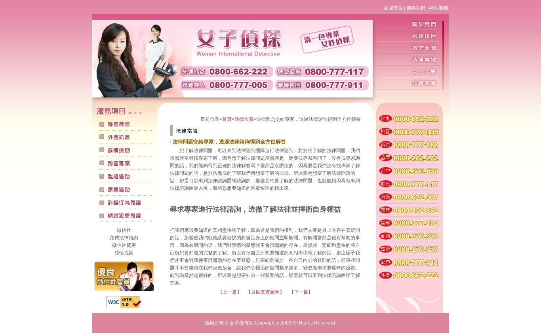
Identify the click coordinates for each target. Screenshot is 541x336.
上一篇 (230, 292)
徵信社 (124, 230)
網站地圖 (438, 8)
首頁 (227, 119)
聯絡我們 (415, 8)
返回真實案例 (265, 292)
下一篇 (301, 292)
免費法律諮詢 (124, 238)
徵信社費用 (124, 245)
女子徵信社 (241, 323)
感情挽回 (123, 253)
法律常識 (243, 119)
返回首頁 (393, 8)
